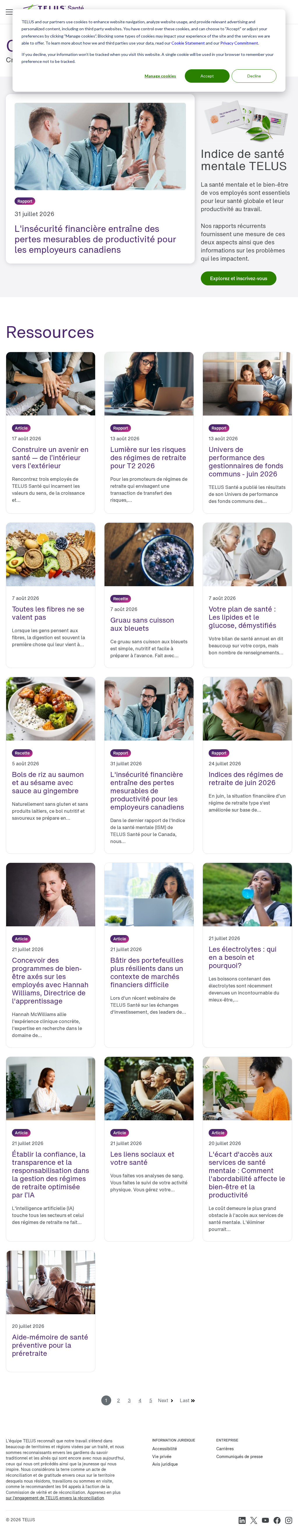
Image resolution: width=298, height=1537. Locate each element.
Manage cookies (160, 75)
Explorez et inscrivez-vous (238, 278)
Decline (254, 75)
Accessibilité (164, 1449)
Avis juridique (165, 1464)
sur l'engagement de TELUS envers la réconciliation (55, 1498)
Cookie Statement (188, 42)
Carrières (225, 1449)
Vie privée (161, 1456)
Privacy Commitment (239, 42)
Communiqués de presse (239, 1456)
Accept (207, 75)
